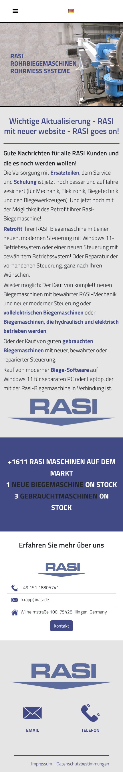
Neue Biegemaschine (48, 484)
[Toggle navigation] (15, 11)
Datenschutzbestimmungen (82, 763)
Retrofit (12, 228)
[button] (71, 11)
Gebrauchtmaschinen (59, 495)
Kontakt (61, 625)
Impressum (41, 763)
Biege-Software (70, 369)
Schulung (25, 181)
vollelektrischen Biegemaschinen (43, 312)
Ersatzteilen (64, 172)
